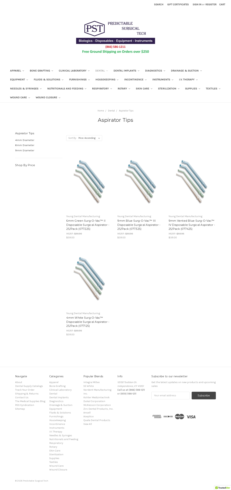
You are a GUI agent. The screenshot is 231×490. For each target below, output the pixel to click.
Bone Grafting (40, 70)
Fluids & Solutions (47, 79)
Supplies (191, 88)
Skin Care (143, 88)
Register (211, 4)
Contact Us (22, 397)
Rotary (123, 88)
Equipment (18, 79)
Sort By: (72, 138)
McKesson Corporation (97, 405)
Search (158, 4)
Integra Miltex (91, 382)
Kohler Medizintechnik (96, 397)
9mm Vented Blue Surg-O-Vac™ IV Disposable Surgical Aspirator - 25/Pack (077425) (192, 225)
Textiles (212, 88)
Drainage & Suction (185, 70)
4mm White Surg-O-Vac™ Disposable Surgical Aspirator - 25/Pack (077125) (87, 322)
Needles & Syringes (24, 88)
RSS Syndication (24, 405)
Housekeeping (105, 79)
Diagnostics (154, 70)
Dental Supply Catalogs (29, 386)
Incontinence (134, 79)
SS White (88, 386)
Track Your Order (24, 389)
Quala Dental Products (96, 420)
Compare (89, 184)
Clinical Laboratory (73, 70)
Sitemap (20, 408)
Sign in (197, 4)
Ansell (87, 412)
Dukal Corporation (94, 401)
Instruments (161, 79)
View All (87, 424)
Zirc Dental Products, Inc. (98, 408)
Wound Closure (47, 97)
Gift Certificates (178, 4)
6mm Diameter (24, 145)
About (18, 382)
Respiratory (101, 88)
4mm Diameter (24, 140)
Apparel (16, 70)
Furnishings (78, 79)
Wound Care (19, 97)
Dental (100, 70)
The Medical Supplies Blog (30, 401)
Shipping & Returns (27, 393)
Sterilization (167, 88)
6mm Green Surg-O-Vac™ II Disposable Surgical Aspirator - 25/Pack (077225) (87, 225)
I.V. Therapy (187, 79)
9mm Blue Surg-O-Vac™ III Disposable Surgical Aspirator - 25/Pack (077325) (138, 225)
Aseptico (88, 416)
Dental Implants (125, 70)
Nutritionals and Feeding (65, 88)
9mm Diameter (24, 150)
